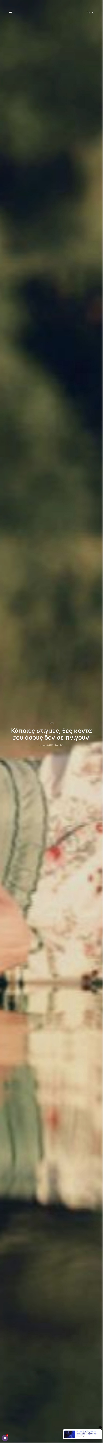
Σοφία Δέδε (59, 745)
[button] (93, 13)
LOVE (51, 723)
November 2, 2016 (46, 745)
